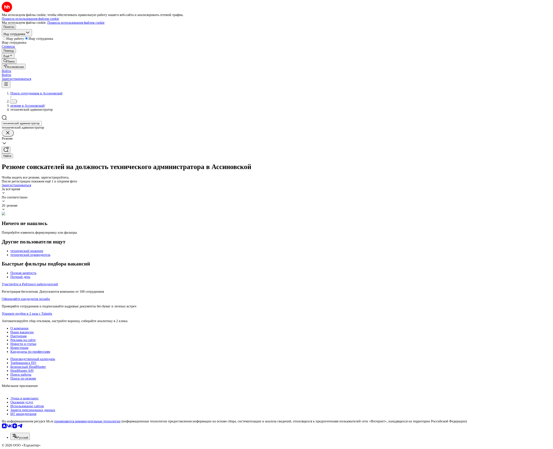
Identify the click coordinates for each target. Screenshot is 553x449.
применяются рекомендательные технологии (87, 421)
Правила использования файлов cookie (76, 22)
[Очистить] (8, 133)
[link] (9, 61)
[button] (6, 71)
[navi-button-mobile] (6, 84)
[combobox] (22, 123)
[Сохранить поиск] (6, 150)
